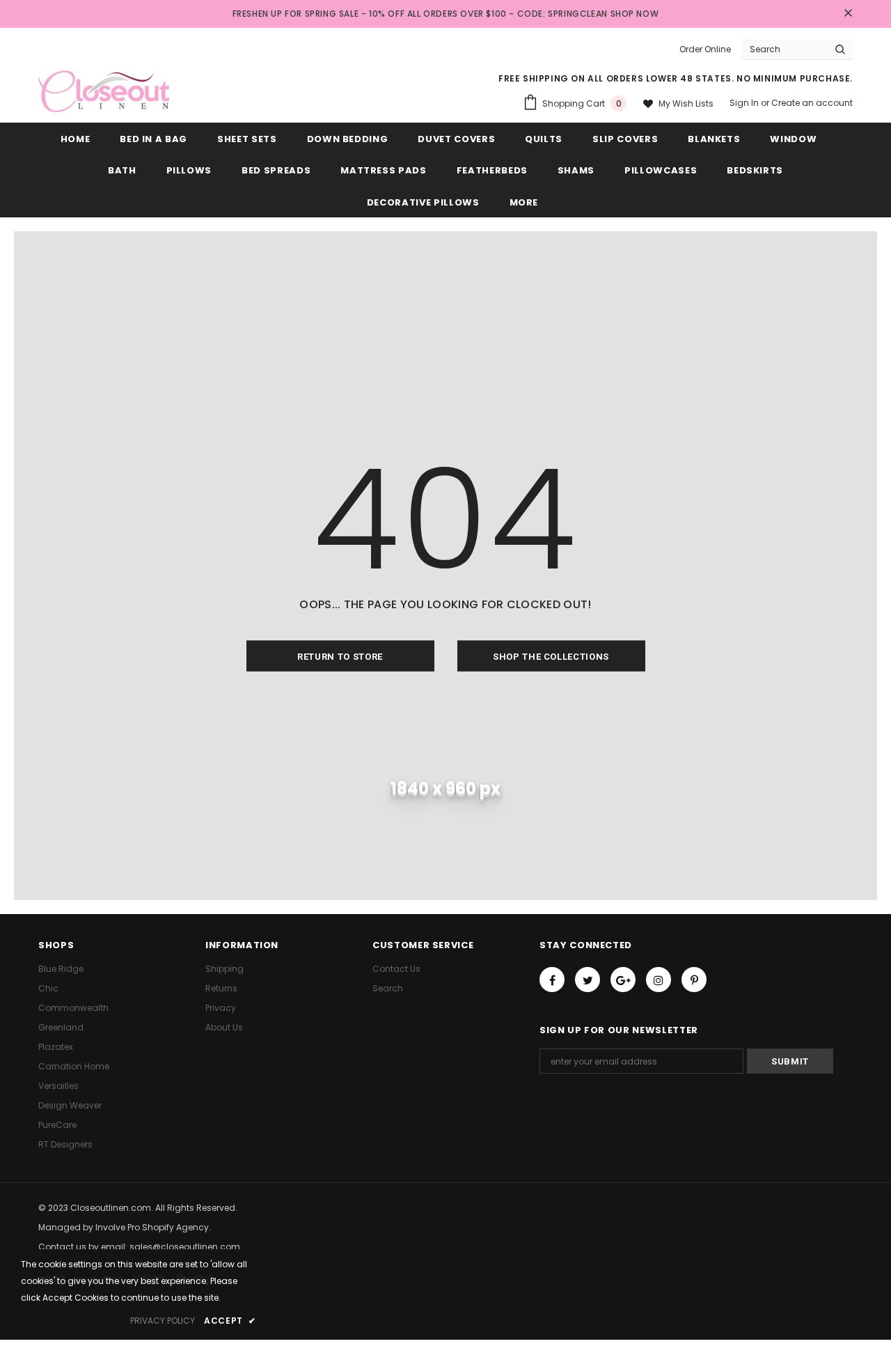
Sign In (745, 103)
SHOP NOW (634, 14)
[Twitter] (587, 979)
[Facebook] (552, 979)
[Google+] (623, 979)
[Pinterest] (694, 979)
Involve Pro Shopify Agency (152, 1227)
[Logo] (103, 91)
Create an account (812, 103)
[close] (848, 14)
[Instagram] (658, 979)
